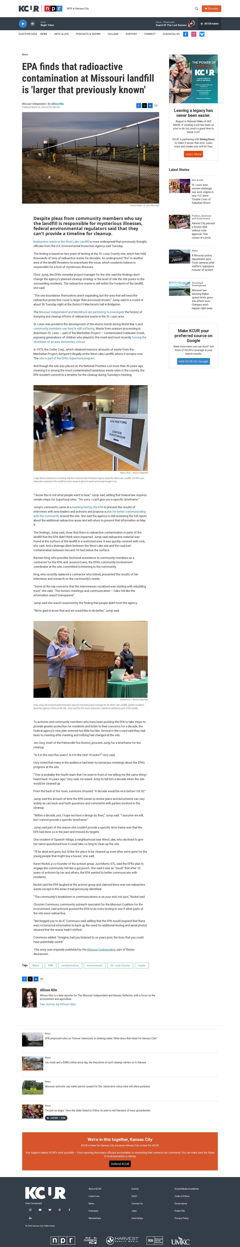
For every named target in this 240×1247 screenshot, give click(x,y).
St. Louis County (120, 965)
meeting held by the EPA (87, 507)
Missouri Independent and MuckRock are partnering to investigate (82, 312)
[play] (22, 24)
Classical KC (171, 34)
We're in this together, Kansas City (120, 1139)
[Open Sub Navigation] (49, 34)
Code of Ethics (182, 1196)
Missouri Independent (101, 949)
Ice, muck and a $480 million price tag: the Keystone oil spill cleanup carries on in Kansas (95, 1062)
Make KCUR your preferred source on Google (193, 335)
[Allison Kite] (29, 998)
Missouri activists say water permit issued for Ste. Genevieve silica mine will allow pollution (97, 1086)
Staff (134, 1196)
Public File (180, 1211)
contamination (70, 965)
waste (141, 965)
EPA (50, 965)
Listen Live (94, 1196)
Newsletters (95, 1218)
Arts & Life (61, 34)
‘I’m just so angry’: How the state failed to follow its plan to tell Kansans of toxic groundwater (97, 1110)
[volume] (32, 23)
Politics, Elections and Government (202, 217)
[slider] (37, 23)
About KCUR (95, 1189)
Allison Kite (57, 103)
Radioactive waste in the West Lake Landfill (61, 241)
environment (94, 965)
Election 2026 (28, 34)
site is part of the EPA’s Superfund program (67, 358)
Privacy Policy (182, 1218)
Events (135, 1189)
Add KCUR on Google (193, 361)
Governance (181, 1203)
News (43, 34)
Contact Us (137, 1203)
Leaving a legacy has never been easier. (193, 113)
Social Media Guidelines (187, 1189)
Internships (137, 1218)
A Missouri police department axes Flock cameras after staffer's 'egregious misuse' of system (203, 262)
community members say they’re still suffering (63, 328)
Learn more (193, 154)
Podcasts (93, 1211)
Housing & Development (199, 284)
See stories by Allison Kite (58, 1004)
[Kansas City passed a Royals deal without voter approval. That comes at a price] (179, 222)
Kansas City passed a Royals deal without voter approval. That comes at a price (203, 230)
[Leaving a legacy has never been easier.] (193, 79)
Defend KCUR (120, 1164)
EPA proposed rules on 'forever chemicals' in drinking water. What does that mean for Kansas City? (101, 1038)
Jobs (134, 1211)
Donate (213, 8)
